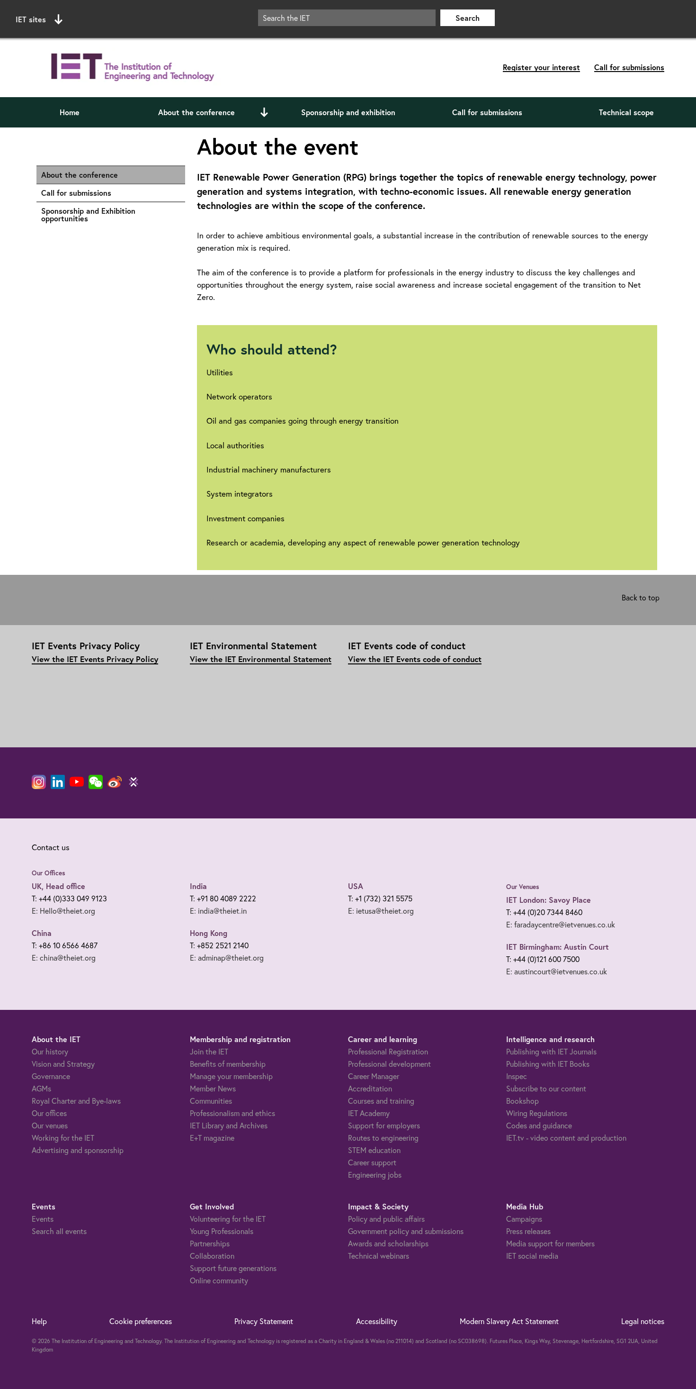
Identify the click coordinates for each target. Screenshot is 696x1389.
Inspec (516, 1076)
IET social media (532, 1256)
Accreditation (370, 1088)
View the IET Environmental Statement (260, 659)
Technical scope (626, 112)
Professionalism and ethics (232, 1113)
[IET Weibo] (114, 782)
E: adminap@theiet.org (227, 957)
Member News (213, 1088)
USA (355, 886)
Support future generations (233, 1268)
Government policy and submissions (406, 1231)
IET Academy (369, 1113)
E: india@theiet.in (218, 911)
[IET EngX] (133, 782)
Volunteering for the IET (228, 1219)
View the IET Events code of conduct (415, 659)
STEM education (374, 1150)
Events (43, 1219)
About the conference (196, 112)
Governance (51, 1076)
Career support (372, 1162)
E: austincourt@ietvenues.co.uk (556, 971)
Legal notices (642, 1321)
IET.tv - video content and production (566, 1138)
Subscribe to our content (546, 1088)
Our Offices (48, 873)
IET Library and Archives (229, 1125)
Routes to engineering (383, 1138)
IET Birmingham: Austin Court (557, 947)
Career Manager (373, 1076)
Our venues (50, 1125)
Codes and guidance (539, 1125)
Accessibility (376, 1321)
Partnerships (210, 1243)
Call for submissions (629, 67)
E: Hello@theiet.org (63, 911)
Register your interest (541, 67)
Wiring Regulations (536, 1113)
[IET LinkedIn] (58, 782)
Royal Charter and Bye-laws (76, 1101)
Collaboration (212, 1256)
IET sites (31, 19)
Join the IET (209, 1051)
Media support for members (550, 1243)
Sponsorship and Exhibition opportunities (108, 214)
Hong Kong (208, 933)
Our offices (49, 1113)
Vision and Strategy (63, 1064)
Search (467, 18)
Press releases (528, 1231)
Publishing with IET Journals (551, 1051)
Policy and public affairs (386, 1219)
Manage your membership (231, 1076)
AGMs (41, 1088)
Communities (211, 1101)
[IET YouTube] (77, 784)
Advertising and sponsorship (78, 1150)
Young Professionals (221, 1231)
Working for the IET (63, 1138)
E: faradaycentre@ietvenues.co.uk (560, 924)
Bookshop (522, 1101)
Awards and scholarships (388, 1243)
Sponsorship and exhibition (348, 112)
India (198, 886)
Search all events (59, 1231)
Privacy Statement (263, 1321)
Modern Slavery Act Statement (509, 1321)
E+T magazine (212, 1138)
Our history (50, 1051)
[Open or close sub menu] (264, 112)
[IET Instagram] (39, 782)
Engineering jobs (375, 1175)
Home (70, 112)
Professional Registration (388, 1051)
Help (39, 1321)
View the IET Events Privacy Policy (95, 659)
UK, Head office (58, 886)
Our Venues (522, 886)
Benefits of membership (228, 1064)
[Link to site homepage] (131, 67)
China (42, 933)
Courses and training (381, 1101)
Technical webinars (378, 1256)
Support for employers (384, 1125)
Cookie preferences (140, 1321)
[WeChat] (96, 782)
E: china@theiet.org (64, 957)
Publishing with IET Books (547, 1064)
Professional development (389, 1064)
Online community (219, 1280)
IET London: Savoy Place (548, 900)
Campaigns (524, 1219)
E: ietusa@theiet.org (381, 911)
